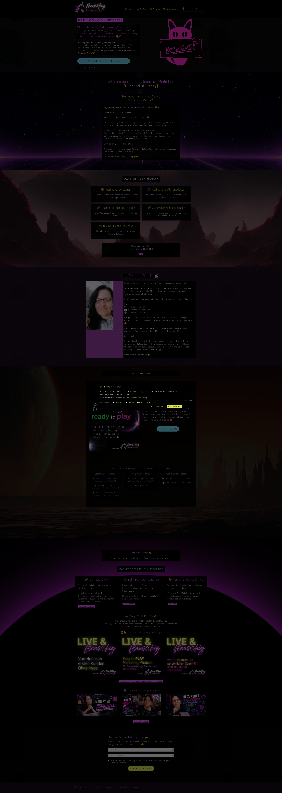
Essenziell (106, 403)
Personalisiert (144, 403)
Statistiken (119, 403)
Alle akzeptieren (174, 406)
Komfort (131, 403)
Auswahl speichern (155, 406)
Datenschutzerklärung (138, 397)
